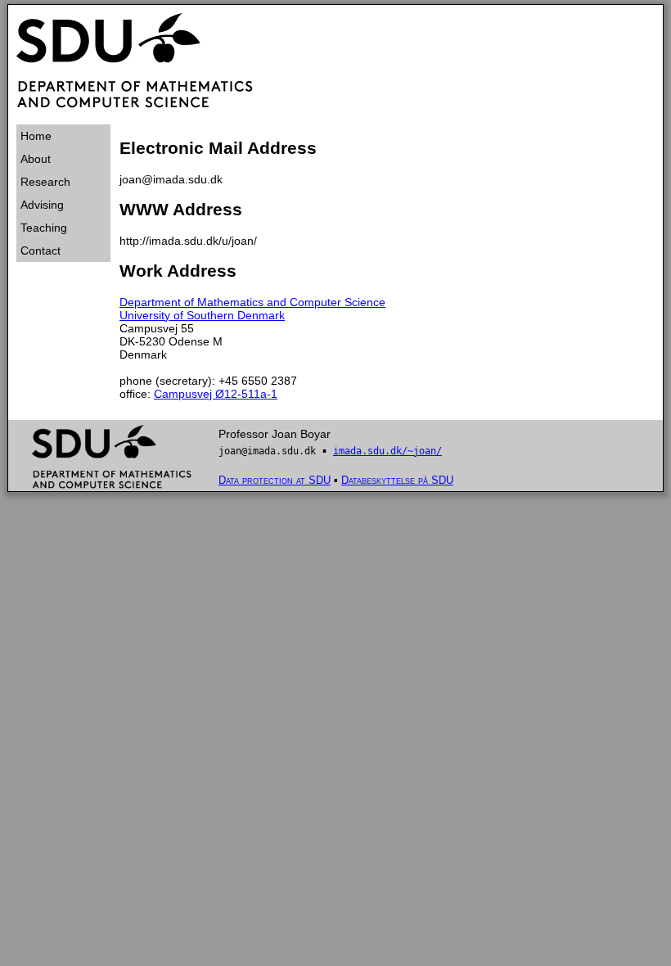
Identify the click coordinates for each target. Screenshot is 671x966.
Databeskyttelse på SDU (397, 480)
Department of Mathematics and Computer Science (252, 302)
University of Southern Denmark (202, 315)
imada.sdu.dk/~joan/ (387, 451)
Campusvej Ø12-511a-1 (215, 393)
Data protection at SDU (274, 480)
